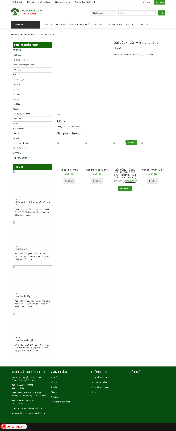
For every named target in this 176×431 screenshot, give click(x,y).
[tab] (60, 114)
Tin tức (17, 199)
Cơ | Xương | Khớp (21, 143)
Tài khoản (160, 2)
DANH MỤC (20, 25)
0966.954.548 (17, 403)
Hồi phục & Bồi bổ (20, 60)
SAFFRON (98, 25)
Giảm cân (16, 74)
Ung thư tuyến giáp (24, 340)
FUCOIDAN (61, 25)
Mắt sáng (16, 69)
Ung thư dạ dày (22, 296)
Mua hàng (124, 188)
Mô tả (61, 114)
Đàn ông (16, 94)
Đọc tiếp (69, 181)
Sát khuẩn (148, 54)
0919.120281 (27, 385)
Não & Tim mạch (20, 148)
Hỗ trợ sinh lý (18, 128)
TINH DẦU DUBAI (114, 25)
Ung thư (16, 99)
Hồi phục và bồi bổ (79, 25)
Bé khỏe (16, 123)
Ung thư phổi (21, 249)
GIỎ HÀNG (147, 2)
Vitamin (130, 25)
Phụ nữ (16, 89)
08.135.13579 (27, 400)
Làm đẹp (16, 133)
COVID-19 (47, 25)
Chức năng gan (19, 79)
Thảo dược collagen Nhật (23, 64)
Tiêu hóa (16, 84)
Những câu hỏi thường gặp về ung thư (32, 203)
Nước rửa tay (137, 54)
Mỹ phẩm (16, 138)
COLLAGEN (143, 25)
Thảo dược (17, 118)
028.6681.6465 (18, 388)
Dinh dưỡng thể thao (21, 114)
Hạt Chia (16, 104)
